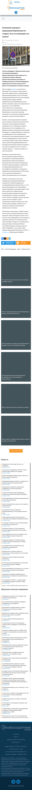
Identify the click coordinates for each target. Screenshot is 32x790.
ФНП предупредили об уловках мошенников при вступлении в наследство (15, 499)
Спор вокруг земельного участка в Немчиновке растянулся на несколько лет (15, 523)
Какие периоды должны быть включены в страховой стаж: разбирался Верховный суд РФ (15, 517)
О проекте (16, 734)
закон (18, 249)
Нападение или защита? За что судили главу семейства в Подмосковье (14, 596)
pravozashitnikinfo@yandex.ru (18, 751)
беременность (26, 249)
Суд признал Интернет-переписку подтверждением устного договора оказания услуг (14, 511)
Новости (16, 737)
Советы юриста (16, 742)
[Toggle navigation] (3, 18)
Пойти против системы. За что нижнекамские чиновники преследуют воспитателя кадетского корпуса (15, 717)
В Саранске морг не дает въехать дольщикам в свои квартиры (14, 658)
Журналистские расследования (16, 739)
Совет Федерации (10, 249)
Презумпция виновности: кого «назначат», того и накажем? (15, 688)
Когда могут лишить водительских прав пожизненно (13, 557)
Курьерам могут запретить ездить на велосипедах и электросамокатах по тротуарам (15, 552)
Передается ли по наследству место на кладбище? (12, 464)
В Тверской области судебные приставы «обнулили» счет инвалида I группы (13, 653)
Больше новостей (16, 450)
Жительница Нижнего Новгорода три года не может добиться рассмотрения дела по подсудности (14, 639)
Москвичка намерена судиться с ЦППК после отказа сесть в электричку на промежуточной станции (14, 632)
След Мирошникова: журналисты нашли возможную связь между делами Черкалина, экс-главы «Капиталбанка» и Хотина (14, 665)
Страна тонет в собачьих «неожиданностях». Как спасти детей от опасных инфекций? (15, 693)
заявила (14, 89)
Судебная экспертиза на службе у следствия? (14, 698)
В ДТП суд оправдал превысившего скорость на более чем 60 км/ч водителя (15, 476)
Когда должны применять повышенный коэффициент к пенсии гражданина (13, 487)
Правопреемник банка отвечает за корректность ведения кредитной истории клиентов (15, 482)
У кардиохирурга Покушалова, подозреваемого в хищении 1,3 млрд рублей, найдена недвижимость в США (15, 710)
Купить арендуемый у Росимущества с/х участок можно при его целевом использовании (15, 569)
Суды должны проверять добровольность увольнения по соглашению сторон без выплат (15, 574)
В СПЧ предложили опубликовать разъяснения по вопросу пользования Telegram (15, 563)
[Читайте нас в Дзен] (23, 244)
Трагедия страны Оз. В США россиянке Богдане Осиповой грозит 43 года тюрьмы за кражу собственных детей (15, 672)
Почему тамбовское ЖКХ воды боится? (13, 619)
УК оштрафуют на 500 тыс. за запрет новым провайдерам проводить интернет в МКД (14, 580)
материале (5, 232)
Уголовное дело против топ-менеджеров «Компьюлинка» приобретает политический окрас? (14, 624)
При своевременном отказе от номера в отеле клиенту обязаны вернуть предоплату (14, 535)
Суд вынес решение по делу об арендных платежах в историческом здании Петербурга (14, 493)
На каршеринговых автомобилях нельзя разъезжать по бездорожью (13, 546)
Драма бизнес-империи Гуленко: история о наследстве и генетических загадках (13, 608)
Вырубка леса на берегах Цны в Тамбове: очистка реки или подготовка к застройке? (15, 613)
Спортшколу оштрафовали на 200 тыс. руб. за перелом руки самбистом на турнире (14, 470)
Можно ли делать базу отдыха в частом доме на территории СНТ (15, 504)
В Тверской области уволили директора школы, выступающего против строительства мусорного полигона (15, 646)
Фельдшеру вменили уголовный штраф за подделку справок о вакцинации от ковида (13, 540)
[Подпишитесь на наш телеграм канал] (8, 244)
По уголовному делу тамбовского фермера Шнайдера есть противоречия (14, 602)
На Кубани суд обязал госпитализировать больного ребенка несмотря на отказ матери (14, 529)
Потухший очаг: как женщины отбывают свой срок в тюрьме (14, 703)
